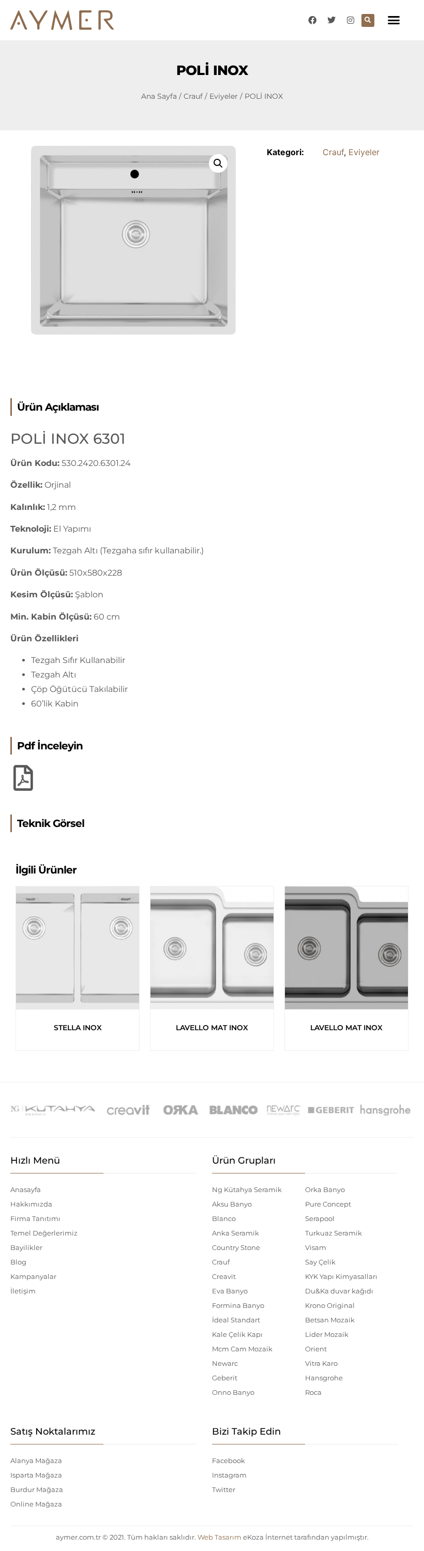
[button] (394, 20)
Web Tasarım (219, 1537)
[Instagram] (350, 20)
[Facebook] (312, 20)
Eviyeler (223, 96)
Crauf (193, 96)
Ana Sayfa (159, 96)
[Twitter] (331, 20)
